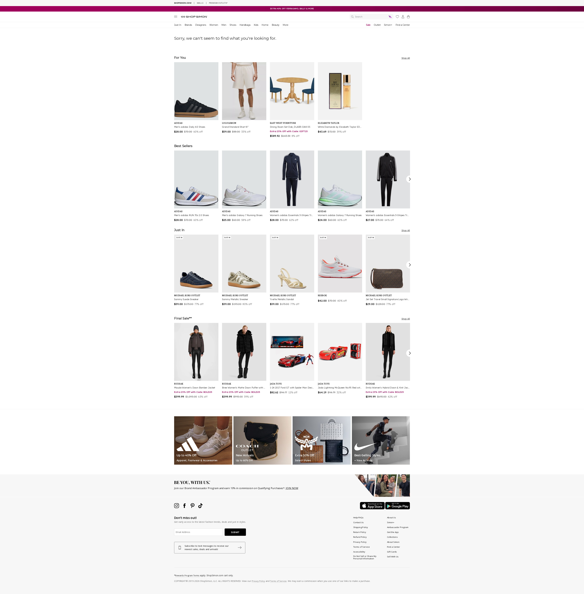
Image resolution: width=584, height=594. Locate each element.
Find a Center (403, 25)
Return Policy (359, 532)
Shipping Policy (360, 527)
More (285, 25)
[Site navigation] (175, 17)
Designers (200, 25)
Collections (392, 537)
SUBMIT (235, 532)
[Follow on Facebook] (185, 507)
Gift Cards (392, 551)
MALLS (200, 3)
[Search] (371, 16)
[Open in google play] (397, 508)
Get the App (393, 532)
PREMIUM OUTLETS (218, 3)
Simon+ (388, 25)
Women (213, 25)
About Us (391, 517)
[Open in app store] (372, 508)
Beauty (275, 25)
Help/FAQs (358, 517)
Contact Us (358, 522)
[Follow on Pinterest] (193, 507)
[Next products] (410, 179)
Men (223, 25)
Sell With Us (393, 556)
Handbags (245, 25)
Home (265, 25)
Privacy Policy (360, 542)
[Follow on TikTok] (200, 507)
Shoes (233, 25)
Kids (256, 25)
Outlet (377, 25)
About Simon (393, 542)
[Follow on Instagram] (177, 507)
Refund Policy (360, 537)
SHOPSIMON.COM (182, 3)
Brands (188, 25)
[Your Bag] (408, 17)
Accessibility (359, 551)
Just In (177, 25)
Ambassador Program (397, 527)
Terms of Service (361, 547)
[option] (196, 97)
